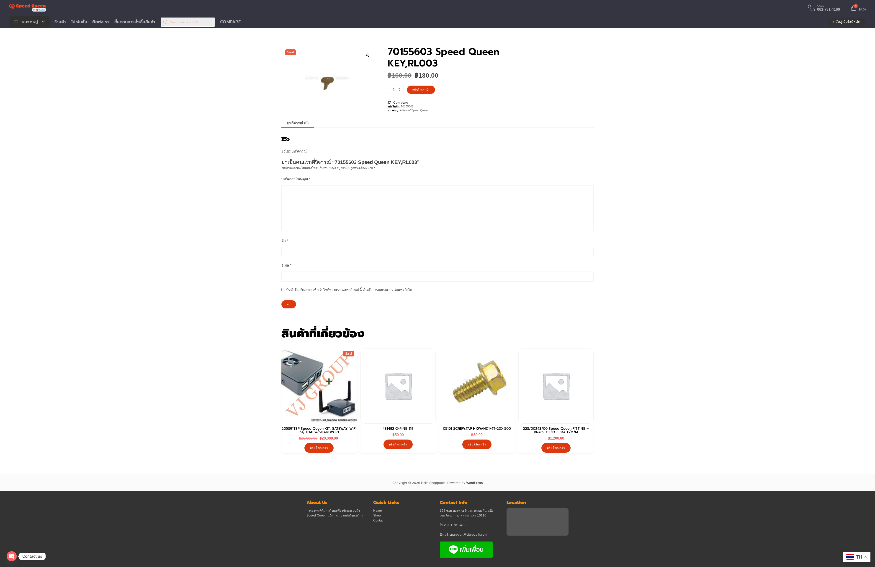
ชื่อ (284, 241)
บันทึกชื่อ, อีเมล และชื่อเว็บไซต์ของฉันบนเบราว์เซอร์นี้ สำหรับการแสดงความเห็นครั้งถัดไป (349, 290)
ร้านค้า (60, 22)
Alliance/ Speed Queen (414, 110)
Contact (378, 520)
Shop (377, 515)
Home (377, 510)
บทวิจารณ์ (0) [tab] (298, 123)
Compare (230, 22)
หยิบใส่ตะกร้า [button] (319, 448)
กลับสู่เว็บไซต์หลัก (846, 21)
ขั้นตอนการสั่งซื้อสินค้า (134, 22)
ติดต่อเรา (100, 22)
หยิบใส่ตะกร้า (421, 90)
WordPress (474, 483)
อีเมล (286, 265)
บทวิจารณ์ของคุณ (295, 179)
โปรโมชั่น (79, 22)
